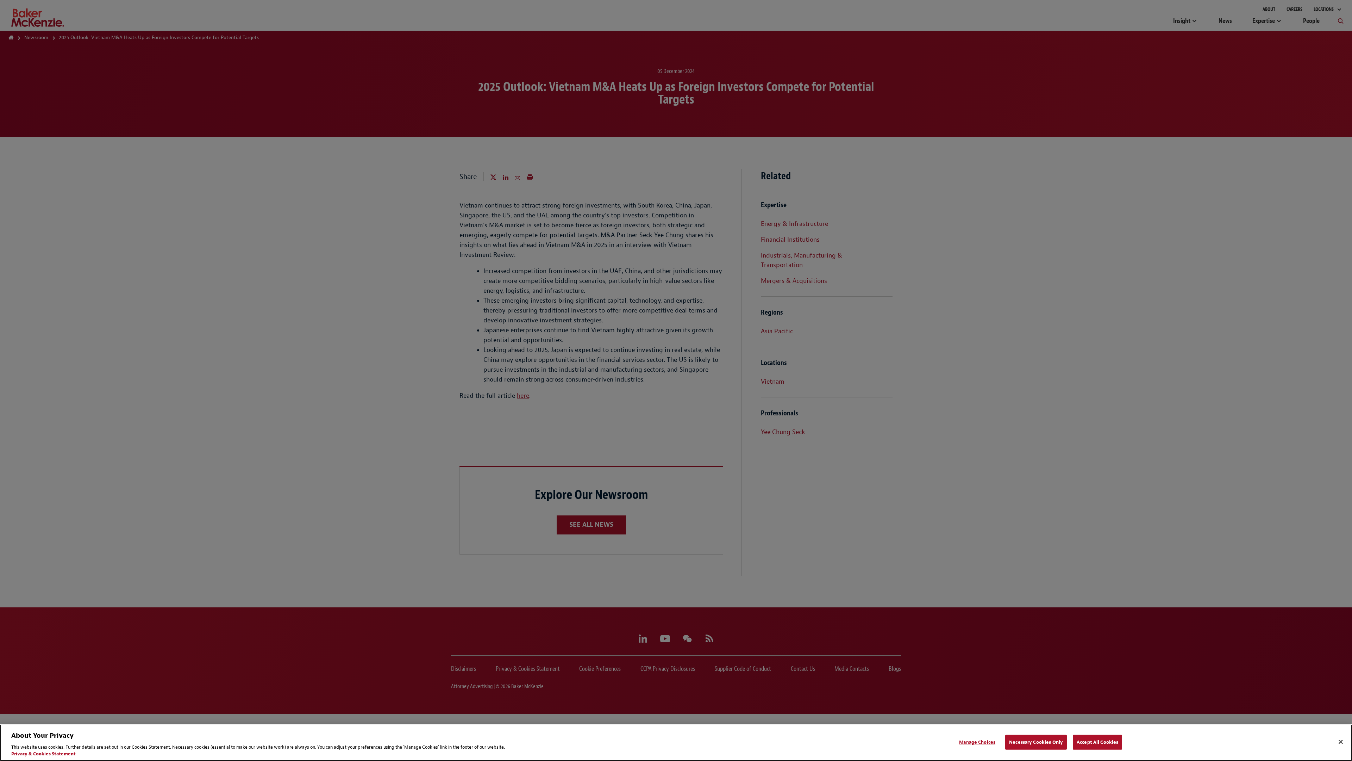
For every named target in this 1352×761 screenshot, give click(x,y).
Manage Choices (977, 742)
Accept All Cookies (1097, 742)
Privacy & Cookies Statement (43, 754)
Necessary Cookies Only (1036, 742)
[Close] (1340, 742)
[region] (676, 742)
